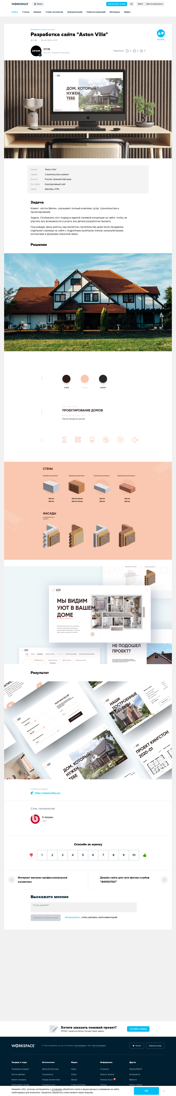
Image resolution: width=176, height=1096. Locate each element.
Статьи (25, 12)
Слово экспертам (54, 12)
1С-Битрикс (47, 817)
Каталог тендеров (19, 1080)
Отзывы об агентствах (51, 1080)
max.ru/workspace (99, 1046)
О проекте (104, 1069)
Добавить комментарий (45, 918)
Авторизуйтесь (72, 917)
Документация (74, 12)
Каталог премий (135, 1085)
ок (146, 1090)
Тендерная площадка (20, 1069)
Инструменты (134, 1074)
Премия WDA (134, 1069)
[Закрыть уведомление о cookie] (164, 1091)
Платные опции (106, 1080)
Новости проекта (107, 1074)
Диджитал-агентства (50, 1069)
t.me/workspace (80, 1046)
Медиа (39, 4)
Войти (140, 4)
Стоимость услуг (48, 1085)
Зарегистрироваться (154, 4)
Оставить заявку (138, 1029)
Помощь (103, 1085)
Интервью (115, 12)
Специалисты (47, 1074)
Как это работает (18, 1074)
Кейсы (15, 12)
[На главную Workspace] (23, 1045)
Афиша (37, 12)
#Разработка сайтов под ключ (43, 30)
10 (134, 853)
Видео (127, 12)
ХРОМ (46, 49)
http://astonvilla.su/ (47, 793)
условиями (57, 1089)
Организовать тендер (117, 4)
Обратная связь (155, 1046)
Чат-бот (137, 1046)
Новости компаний (96, 12)
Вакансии (133, 1080)
